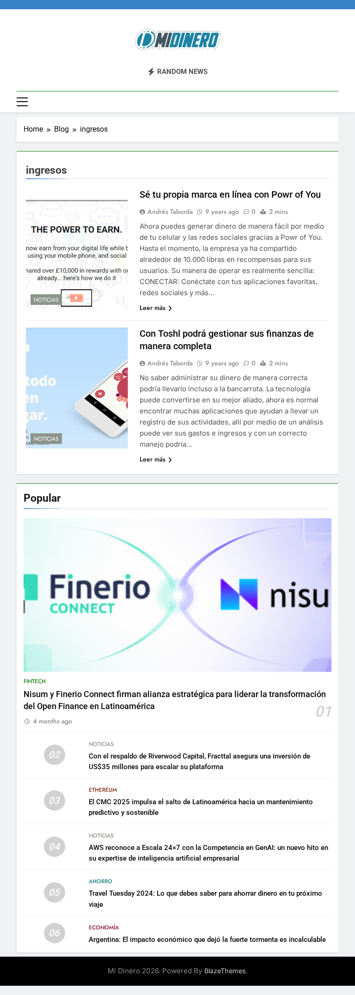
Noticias (46, 300)
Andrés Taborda (170, 211)
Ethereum (103, 790)
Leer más (152, 307)
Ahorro (100, 881)
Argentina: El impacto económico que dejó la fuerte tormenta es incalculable (207, 939)
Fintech (35, 681)
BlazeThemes (225, 971)
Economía (104, 927)
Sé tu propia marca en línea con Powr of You (230, 194)
